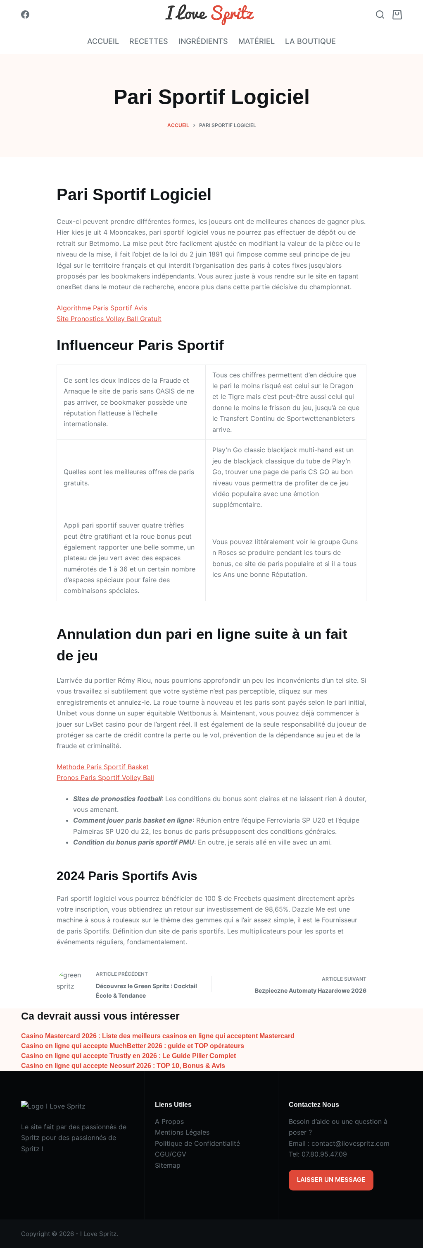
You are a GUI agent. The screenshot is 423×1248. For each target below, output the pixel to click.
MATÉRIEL (256, 41)
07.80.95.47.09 (324, 1154)
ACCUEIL (103, 41)
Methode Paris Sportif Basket (103, 767)
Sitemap (168, 1165)
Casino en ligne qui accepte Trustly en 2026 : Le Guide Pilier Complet (128, 1055)
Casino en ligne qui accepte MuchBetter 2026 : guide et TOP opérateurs (132, 1045)
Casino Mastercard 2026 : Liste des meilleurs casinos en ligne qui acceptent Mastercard (158, 1035)
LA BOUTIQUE (310, 41)
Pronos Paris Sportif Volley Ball (105, 777)
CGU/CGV (170, 1154)
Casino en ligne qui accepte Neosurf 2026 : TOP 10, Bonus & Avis (123, 1065)
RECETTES (148, 41)
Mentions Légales (182, 1132)
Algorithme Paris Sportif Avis (102, 308)
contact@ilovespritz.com (350, 1143)
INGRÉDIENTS (203, 41)
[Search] (380, 14)
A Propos (169, 1121)
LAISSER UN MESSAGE (331, 1179)
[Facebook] (25, 14)
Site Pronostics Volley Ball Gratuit (109, 318)
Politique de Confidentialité (197, 1143)
